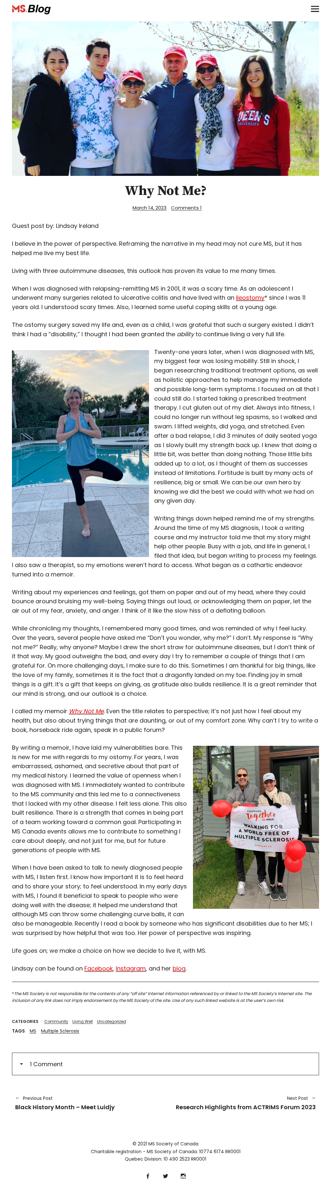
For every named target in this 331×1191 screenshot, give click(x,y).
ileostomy (250, 298)
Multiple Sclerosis (60, 1031)
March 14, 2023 (149, 207)
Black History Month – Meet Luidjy (65, 1103)
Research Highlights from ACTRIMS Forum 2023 (244, 1103)
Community (56, 1021)
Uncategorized (111, 1021)
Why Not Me (86, 711)
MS (33, 1031)
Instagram (131, 968)
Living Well (82, 1021)
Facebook (98, 968)
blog (179, 968)
